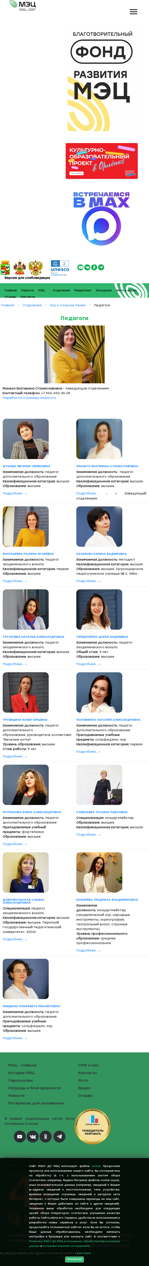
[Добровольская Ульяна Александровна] (26, 872)
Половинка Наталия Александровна (108, 719)
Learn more (83, 1253)
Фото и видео (126, 290)
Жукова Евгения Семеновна (26, 466)
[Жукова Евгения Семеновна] (26, 439)
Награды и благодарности (34, 1088)
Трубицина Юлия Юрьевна (25, 719)
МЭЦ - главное (22, 1065)
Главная (11, 290)
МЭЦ (41, 290)
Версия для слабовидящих (27, 278)
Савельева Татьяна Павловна (102, 812)
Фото (83, 1080)
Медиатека (82, 290)
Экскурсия (104, 290)
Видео (84, 1088)
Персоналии (20, 1080)
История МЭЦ (21, 1073)
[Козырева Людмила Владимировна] (99, 872)
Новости (27, 290)
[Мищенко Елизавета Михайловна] (26, 979)
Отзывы (10, 297)
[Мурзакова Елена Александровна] (26, 785)
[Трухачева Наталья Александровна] (26, 609)
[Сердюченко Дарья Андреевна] (99, 609)
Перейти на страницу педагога (29, 398)
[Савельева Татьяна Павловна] (99, 785)
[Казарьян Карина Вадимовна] (99, 526)
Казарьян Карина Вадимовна (101, 554)
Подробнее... (13, 493)
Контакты (28, 297)
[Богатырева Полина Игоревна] (26, 526)
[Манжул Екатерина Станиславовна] (99, 439)
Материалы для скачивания (36, 1103)
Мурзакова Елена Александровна (32, 812)
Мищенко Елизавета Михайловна (31, 1006)
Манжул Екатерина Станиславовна (107, 466)
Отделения (61, 290)
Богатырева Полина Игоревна (28, 554)
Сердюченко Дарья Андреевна (102, 637)
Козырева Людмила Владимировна (107, 899)
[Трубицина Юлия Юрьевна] (26, 692)
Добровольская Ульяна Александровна (23, 901)
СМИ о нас (88, 1065)
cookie (95, 1166)
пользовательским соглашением (66, 1246)
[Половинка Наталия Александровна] (99, 692)
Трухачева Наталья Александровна (33, 637)
